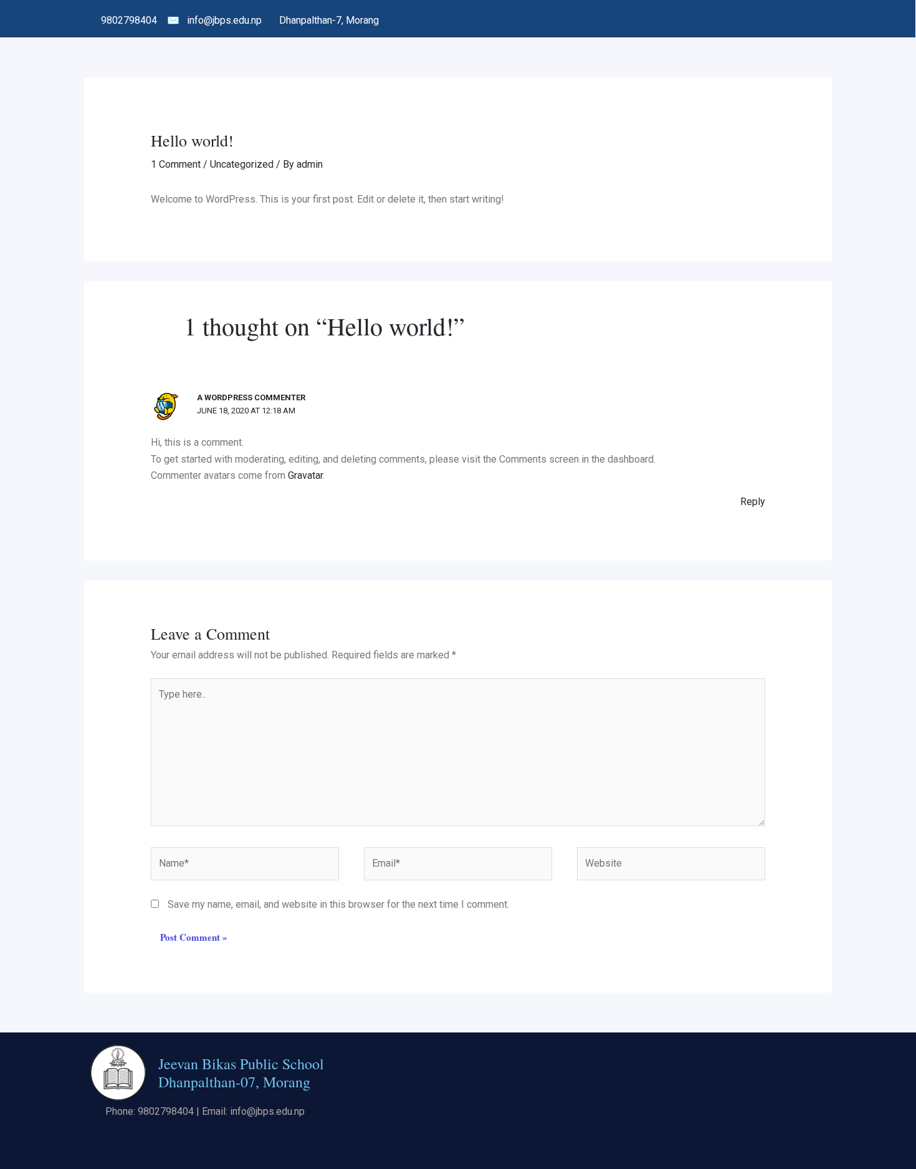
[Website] (671, 866)
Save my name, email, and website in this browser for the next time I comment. (338, 904)
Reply (752, 502)
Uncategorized (242, 164)
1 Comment (176, 164)
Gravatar (305, 475)
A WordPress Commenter (251, 397)
